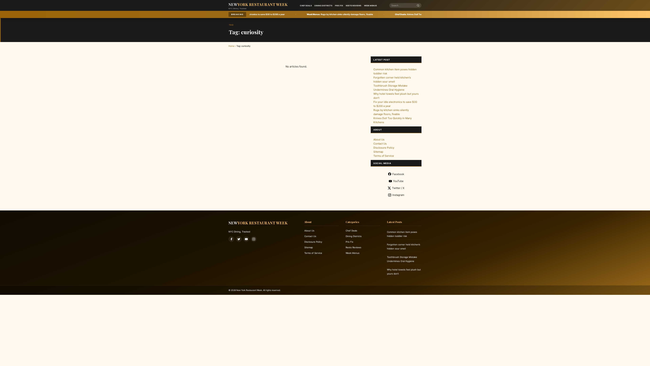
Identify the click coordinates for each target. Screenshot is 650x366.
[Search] (418, 5)
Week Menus (370, 6)
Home (231, 46)
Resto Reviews (353, 6)
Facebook (398, 174)
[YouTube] (246, 239)
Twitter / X (398, 188)
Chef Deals (306, 6)
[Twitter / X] (239, 239)
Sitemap (378, 151)
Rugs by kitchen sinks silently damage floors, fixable (302, 14)
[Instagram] (254, 239)
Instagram (398, 195)
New (258, 4)
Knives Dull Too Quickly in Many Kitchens (383, 14)
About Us (378, 139)
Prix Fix (339, 6)
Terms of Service (383, 155)
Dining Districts (323, 6)
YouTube (398, 181)
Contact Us (380, 143)
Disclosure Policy (383, 147)
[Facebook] (231, 239)
